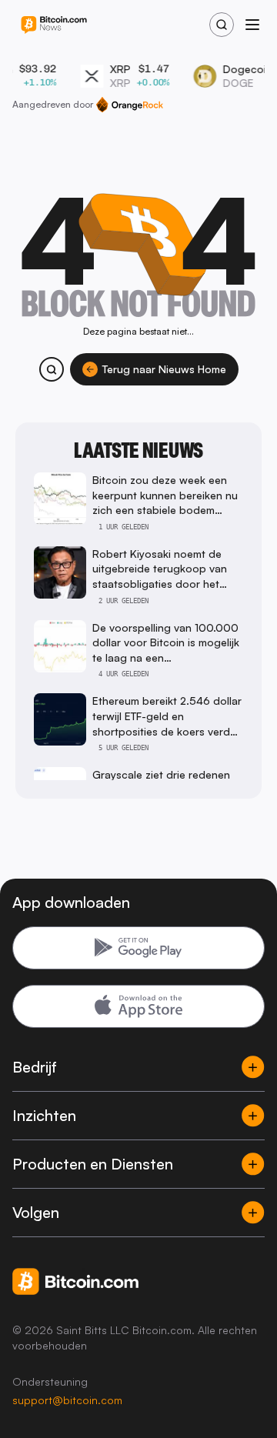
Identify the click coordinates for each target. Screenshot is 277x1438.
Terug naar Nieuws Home (164, 368)
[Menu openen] (252, 24)
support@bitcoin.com (67, 1399)
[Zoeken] (221, 24)
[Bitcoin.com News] (53, 25)
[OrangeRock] (129, 104)
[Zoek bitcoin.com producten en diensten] (51, 369)
